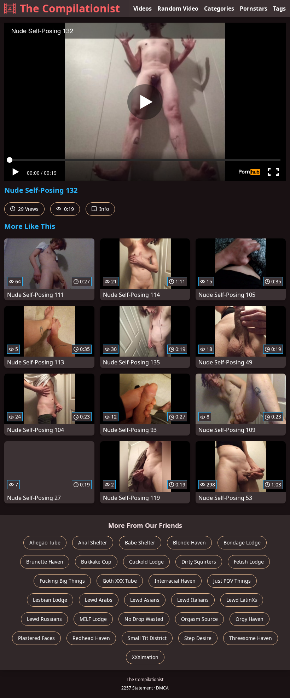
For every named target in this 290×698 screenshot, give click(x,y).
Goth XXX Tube (120, 580)
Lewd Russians (44, 619)
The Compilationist (70, 8)
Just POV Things (232, 580)
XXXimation (145, 657)
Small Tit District (147, 638)
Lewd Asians (145, 599)
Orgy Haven (249, 619)
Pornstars (253, 8)
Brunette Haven (44, 561)
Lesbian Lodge (50, 599)
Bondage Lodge (242, 542)
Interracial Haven (175, 580)
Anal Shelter (92, 542)
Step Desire (197, 638)
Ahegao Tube (44, 542)
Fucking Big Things (62, 580)
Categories (219, 8)
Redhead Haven (91, 638)
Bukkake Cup (96, 561)
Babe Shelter (140, 542)
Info (103, 209)
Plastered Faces (36, 638)
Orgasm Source (199, 619)
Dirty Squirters (198, 561)
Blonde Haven (189, 542)
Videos (142, 8)
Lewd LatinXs (241, 599)
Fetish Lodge (249, 561)
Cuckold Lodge (146, 561)
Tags (279, 8)
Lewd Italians (193, 599)
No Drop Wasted (143, 619)
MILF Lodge (93, 619)
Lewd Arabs (98, 599)
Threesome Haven (250, 638)
